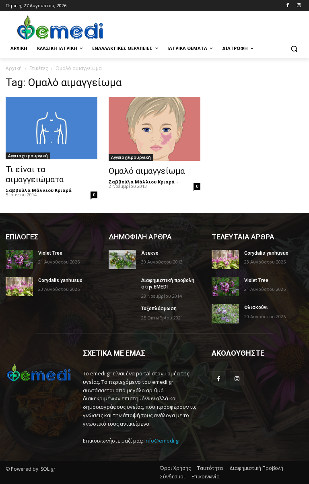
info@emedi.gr (162, 440)
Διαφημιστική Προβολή (256, 468)
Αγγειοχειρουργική (28, 156)
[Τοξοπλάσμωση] (122, 315)
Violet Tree (50, 253)
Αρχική (14, 68)
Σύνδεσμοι (172, 476)
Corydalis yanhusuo (60, 280)
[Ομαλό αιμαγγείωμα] (154, 129)
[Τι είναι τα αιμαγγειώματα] (51, 128)
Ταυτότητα (210, 468)
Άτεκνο (150, 253)
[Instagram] (298, 5)
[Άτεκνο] (122, 259)
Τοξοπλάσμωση (159, 308)
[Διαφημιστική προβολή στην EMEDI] (122, 287)
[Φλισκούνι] (225, 313)
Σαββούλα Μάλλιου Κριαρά (39, 190)
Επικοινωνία (206, 476)
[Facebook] (287, 5)
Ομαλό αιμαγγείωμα (147, 171)
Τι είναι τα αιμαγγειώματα (35, 174)
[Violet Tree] (19, 259)
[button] (293, 48)
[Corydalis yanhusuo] (19, 287)
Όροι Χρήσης (175, 468)
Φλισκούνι (256, 307)
